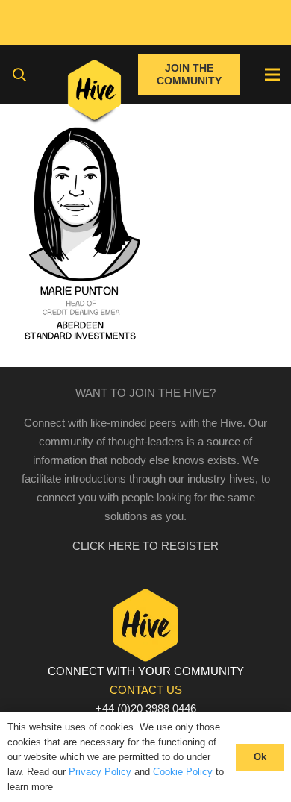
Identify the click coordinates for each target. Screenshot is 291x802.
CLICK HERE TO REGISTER (145, 545)
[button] (19, 74)
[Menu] (272, 74)
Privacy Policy (100, 771)
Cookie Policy (183, 771)
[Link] (94, 93)
